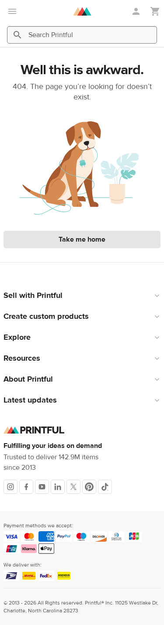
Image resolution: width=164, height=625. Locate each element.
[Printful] (82, 11)
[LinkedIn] (58, 487)
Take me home (82, 239)
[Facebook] (26, 487)
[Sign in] (137, 11)
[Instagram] (10, 487)
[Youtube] (42, 487)
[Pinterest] (89, 487)
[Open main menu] (12, 11)
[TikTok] (105, 487)
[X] (73, 487)
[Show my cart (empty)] (155, 11)
